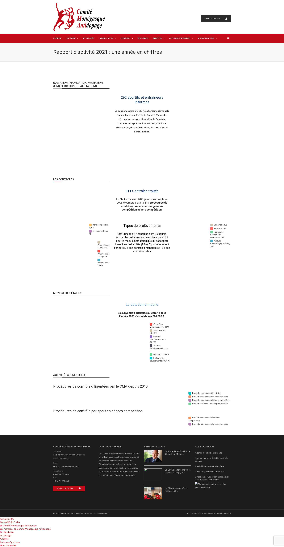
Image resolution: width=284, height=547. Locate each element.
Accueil (57, 38)
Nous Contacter (205, 38)
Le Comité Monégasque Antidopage (18, 525)
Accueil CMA (7, 518)
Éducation (143, 38)
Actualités (88, 38)
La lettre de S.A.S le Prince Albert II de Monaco (177, 453)
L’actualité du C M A (10, 522)
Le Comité (70, 38)
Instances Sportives (179, 38)
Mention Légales (199, 513)
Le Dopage (125, 38)
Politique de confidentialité (219, 513)
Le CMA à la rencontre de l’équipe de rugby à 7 (177, 471)
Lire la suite (130, 475)
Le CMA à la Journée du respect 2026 (176, 489)
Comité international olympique (209, 466)
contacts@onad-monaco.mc (66, 466)
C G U (188, 513)
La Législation (106, 38)
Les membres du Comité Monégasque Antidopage (25, 528)
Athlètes (157, 38)
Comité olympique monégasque (209, 471)
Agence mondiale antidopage (208, 452)
